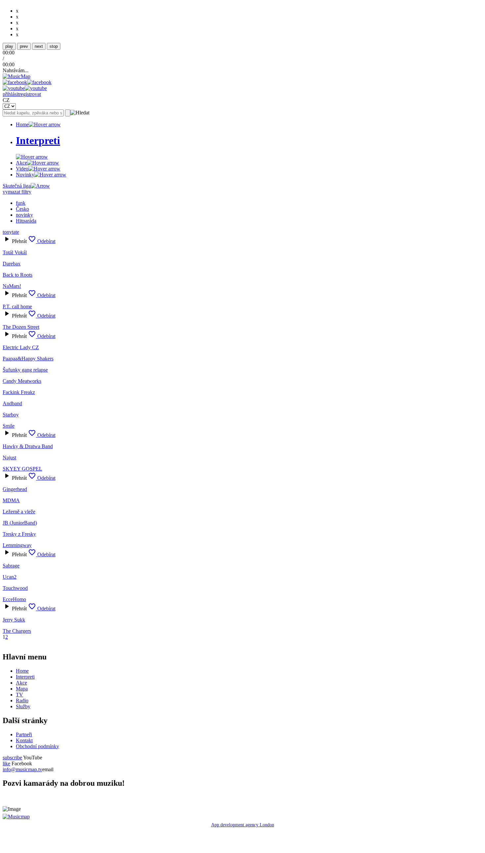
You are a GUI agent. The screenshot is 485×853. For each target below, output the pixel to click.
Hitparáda (26, 221)
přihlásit (11, 94)
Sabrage (11, 565)
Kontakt (24, 740)
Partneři (24, 734)
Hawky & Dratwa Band (28, 446)
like (6, 763)
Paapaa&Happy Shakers (28, 358)
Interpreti (25, 677)
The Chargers (17, 631)
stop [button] (53, 46)
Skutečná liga (17, 186)
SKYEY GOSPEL (22, 469)
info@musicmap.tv (22, 769)
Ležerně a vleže (19, 511)
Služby (23, 706)
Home (22, 124)
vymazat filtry (17, 192)
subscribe (12, 757)
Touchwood (15, 588)
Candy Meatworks (22, 381)
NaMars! (12, 286)
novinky (24, 215)
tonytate (11, 232)
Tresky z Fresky (19, 534)
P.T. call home (17, 306)
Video (22, 168)
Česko (22, 209)
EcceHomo (14, 599)
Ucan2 (9, 577)
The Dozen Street (21, 327)
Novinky (25, 174)
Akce (21, 163)
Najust (9, 457)
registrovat (30, 94)
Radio (22, 700)
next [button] (39, 46)
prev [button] (24, 46)
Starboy (11, 414)
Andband (12, 403)
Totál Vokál (15, 252)
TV (19, 694)
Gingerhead (15, 489)
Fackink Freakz (19, 392)
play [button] (9, 46)
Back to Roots (17, 275)
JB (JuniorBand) (20, 523)
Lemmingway (17, 545)
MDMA (11, 500)
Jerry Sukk (14, 620)
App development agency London (242, 824)
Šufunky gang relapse (25, 370)
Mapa (22, 688)
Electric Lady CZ (21, 347)
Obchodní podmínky (37, 746)
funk (20, 203)
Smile (9, 426)
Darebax (11, 263)
